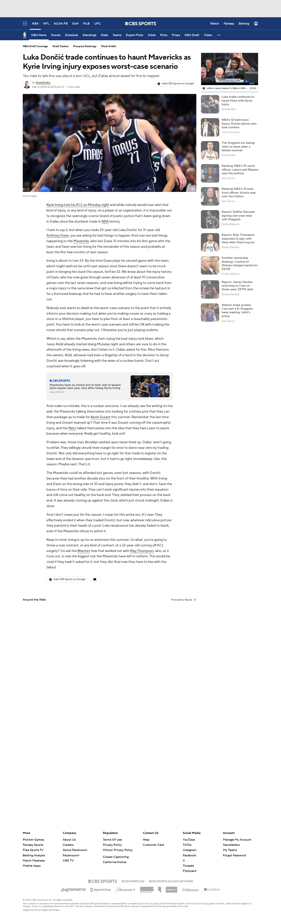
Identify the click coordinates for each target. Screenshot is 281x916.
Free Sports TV (33, 850)
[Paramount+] (125, 889)
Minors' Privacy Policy (118, 850)
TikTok (187, 845)
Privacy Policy (112, 845)
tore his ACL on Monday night (86, 205)
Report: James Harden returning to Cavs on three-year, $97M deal (237, 285)
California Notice (114, 862)
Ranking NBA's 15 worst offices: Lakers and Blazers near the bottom (240, 169)
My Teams (230, 850)
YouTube (189, 840)
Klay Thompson (141, 551)
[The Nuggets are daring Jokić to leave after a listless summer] (210, 150)
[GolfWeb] (212, 890)
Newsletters (231, 845)
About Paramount (75, 850)
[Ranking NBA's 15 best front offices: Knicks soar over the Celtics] (210, 196)
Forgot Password (234, 855)
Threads (188, 866)
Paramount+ (71, 855)
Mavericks (81, 241)
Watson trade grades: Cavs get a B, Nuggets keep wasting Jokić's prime (237, 310)
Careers (68, 845)
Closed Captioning (116, 857)
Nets (72, 428)
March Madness (34, 861)
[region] (229, 69)
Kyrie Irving (54, 205)
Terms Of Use (112, 840)
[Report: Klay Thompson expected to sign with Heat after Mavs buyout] (210, 242)
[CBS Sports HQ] (133, 881)
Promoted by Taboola (181, 600)
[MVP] (171, 888)
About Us (69, 840)
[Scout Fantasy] (190, 889)
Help (146, 840)
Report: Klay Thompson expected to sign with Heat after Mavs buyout (238, 238)
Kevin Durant (100, 417)
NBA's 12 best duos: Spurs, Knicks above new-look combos (239, 123)
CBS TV (68, 861)
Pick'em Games (33, 840)
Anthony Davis (57, 235)
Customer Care (153, 845)
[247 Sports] (73, 889)
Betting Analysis (34, 855)
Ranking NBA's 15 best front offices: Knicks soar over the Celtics (239, 192)
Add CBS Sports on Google (178, 83)
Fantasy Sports (33, 845)
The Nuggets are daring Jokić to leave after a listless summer (238, 146)
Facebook (189, 855)
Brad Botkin (43, 83)
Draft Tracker (61, 46)
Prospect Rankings (85, 46)
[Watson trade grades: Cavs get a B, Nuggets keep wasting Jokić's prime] (210, 312)
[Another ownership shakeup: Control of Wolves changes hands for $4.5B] (210, 265)
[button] (219, 35)
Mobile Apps (32, 866)
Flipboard (189, 871)
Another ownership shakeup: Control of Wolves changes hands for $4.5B (240, 263)
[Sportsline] (100, 889)
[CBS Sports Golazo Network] (171, 881)
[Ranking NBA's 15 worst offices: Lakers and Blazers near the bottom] (210, 173)
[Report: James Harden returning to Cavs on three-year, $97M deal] (210, 289)
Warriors (83, 551)
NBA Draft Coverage (35, 46)
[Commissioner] (150, 888)
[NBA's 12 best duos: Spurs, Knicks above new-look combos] (210, 127)
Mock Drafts (108, 46)
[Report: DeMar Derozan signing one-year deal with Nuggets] (210, 219)
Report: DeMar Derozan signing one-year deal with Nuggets (238, 215)
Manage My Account (237, 840)
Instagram (190, 850)
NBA (105, 221)
